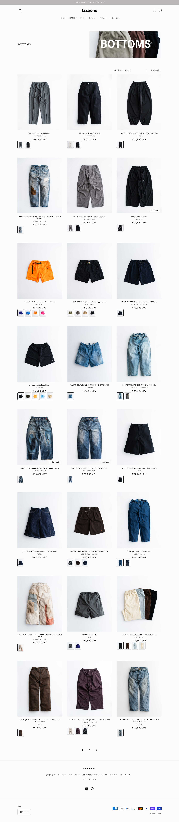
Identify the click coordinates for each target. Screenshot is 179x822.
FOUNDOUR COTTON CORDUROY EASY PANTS (139, 635)
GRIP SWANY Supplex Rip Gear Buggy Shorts (89, 302)
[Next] (96, 750)
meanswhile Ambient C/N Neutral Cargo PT (89, 217)
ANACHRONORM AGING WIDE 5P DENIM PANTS (89, 468)
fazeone (159, 813)
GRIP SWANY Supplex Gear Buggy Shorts (39, 302)
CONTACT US (89, 779)
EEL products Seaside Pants (39, 133)
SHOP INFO (74, 775)
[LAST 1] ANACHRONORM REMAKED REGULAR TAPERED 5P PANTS (40, 217)
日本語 (22, 812)
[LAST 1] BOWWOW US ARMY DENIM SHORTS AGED (89, 385)
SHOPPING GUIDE (90, 775)
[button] (20, 10)
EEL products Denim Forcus (89, 133)
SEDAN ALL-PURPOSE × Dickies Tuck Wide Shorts (89, 551)
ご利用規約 (50, 775)
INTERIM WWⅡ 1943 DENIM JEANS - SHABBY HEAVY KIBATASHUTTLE (139, 721)
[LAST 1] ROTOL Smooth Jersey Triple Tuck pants (139, 133)
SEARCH (62, 775)
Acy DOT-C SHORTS (89, 635)
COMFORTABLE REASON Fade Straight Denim (139, 385)
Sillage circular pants (139, 217)
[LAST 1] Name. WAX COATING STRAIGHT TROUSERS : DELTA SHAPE (40, 721)
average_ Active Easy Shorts (39, 385)
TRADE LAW (125, 775)
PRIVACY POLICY (109, 775)
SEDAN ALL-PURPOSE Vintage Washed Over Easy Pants (89, 720)
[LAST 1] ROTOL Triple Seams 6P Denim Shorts (139, 468)
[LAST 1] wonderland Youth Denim (139, 551)
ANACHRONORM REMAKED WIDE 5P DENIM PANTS (40, 468)
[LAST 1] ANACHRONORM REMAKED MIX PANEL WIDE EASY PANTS (39, 635)
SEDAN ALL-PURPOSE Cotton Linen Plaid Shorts (139, 302)
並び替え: (118, 70)
